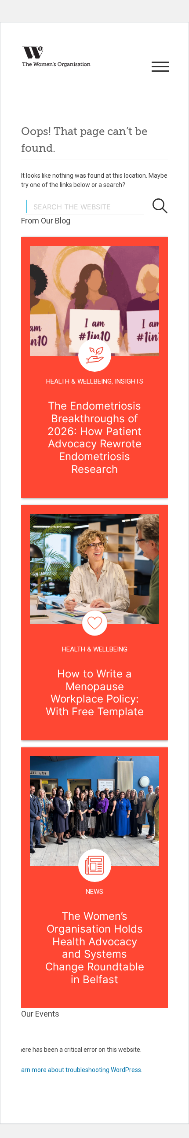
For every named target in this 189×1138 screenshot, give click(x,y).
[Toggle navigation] (158, 67)
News (94, 892)
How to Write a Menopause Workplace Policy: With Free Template (95, 692)
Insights (129, 381)
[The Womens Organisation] (56, 57)
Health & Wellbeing (79, 381)
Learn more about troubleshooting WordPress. (78, 1069)
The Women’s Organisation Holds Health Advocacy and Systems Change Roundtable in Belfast (94, 948)
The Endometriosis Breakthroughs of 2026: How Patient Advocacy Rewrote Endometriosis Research (94, 437)
